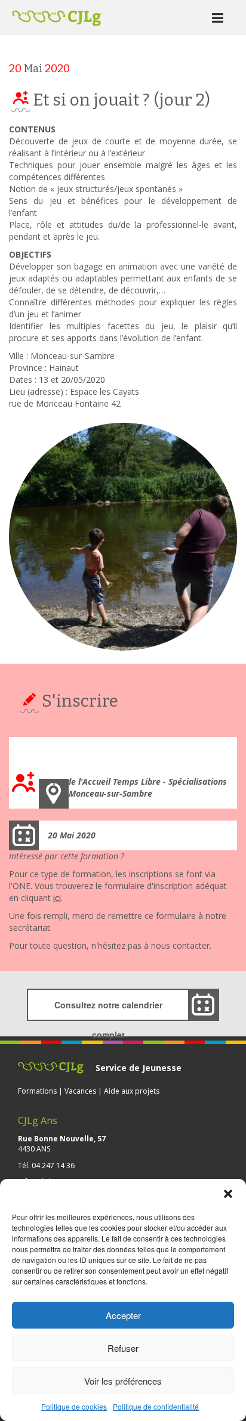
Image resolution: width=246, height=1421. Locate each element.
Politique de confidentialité (156, 1406)
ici (57, 897)
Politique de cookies (74, 1406)
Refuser (123, 1348)
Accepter (123, 1315)
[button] (228, 1194)
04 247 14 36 (53, 1165)
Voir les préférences (123, 1380)
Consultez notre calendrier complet (108, 1010)
